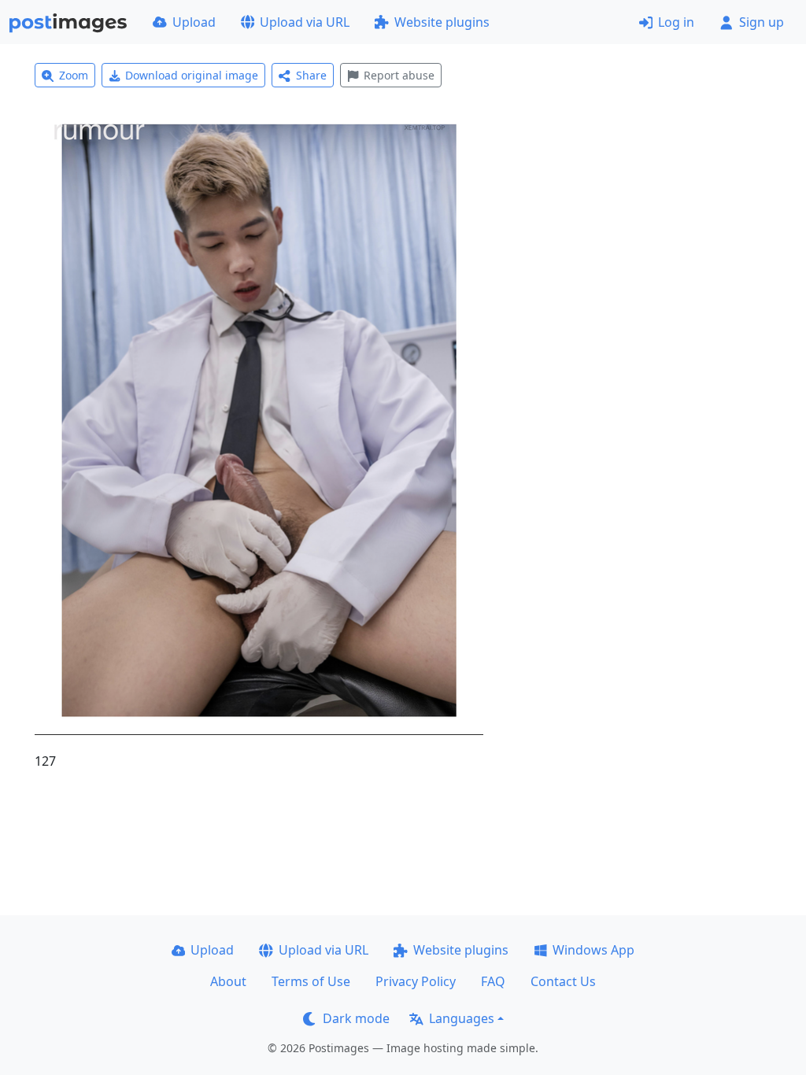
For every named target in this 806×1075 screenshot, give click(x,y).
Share (311, 75)
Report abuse (399, 75)
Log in (676, 22)
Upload (194, 22)
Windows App (593, 950)
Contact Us (563, 981)
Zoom (73, 75)
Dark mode (356, 1018)
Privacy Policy (415, 981)
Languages (461, 1018)
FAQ (493, 981)
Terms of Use (311, 981)
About (228, 981)
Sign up (761, 22)
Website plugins (442, 22)
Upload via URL (304, 22)
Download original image (191, 75)
